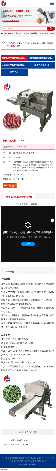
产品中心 (26, 43)
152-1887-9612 (20, 179)
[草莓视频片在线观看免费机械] (28, 3)
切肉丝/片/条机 (38, 43)
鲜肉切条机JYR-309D (20, 444)
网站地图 (4, 469)
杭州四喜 (33, 464)
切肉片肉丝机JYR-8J (19, 440)
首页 (19, 43)
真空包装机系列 (41, 65)
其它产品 (14, 72)
